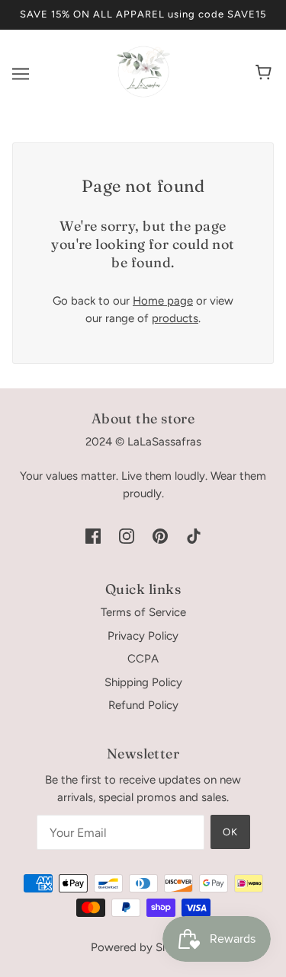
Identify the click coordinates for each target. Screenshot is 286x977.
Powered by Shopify (143, 947)
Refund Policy (143, 705)
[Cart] (266, 73)
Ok (230, 832)
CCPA (143, 659)
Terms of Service (143, 612)
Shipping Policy (143, 682)
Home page (163, 301)
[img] (93, 536)
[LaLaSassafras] (143, 94)
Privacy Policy (143, 636)
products (175, 318)
